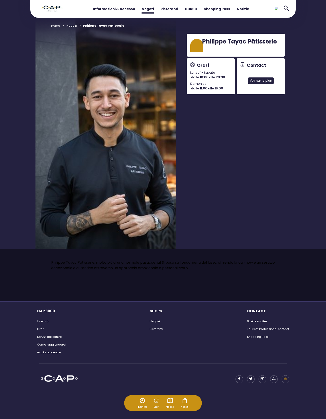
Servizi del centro (49, 337)
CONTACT (256, 311)
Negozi (148, 9)
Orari (40, 329)
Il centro (43, 321)
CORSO (191, 9)
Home (55, 26)
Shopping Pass (217, 9)
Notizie (243, 9)
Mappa (170, 407)
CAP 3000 (46, 311)
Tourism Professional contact (268, 329)
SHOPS (156, 311)
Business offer (257, 321)
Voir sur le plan (261, 80)
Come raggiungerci (51, 344)
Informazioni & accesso (114, 9)
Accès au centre (49, 352)
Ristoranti (169, 9)
